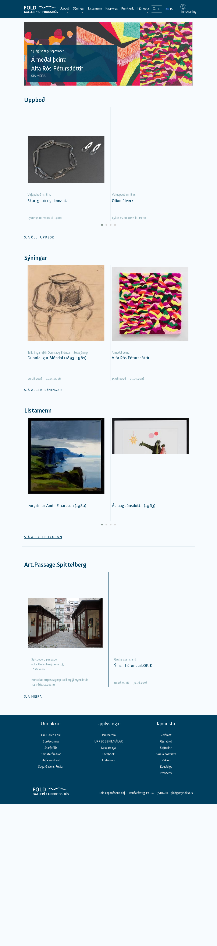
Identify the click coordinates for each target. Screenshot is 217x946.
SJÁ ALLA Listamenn (43, 537)
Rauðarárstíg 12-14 (141, 793)
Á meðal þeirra (120, 353)
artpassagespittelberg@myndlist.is (66, 680)
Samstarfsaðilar (51, 754)
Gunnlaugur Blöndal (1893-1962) (57, 357)
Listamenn (95, 8)
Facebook (108, 754)
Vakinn (166, 760)
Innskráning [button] (188, 12)
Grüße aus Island (125, 659)
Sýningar (78, 8)
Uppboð (65, 8)
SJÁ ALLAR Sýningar (43, 390)
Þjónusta (143, 8)
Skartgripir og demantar (49, 200)
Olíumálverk (123, 200)
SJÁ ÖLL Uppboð (39, 237)
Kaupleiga (111, 8)
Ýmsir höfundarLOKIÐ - (135, 665)
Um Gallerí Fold (51, 735)
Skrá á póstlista (166, 754)
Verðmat (166, 735)
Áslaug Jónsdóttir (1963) (133, 505)
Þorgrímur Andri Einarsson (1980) (57, 505)
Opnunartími (108, 735)
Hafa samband (51, 760)
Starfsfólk (51, 748)
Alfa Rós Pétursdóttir (130, 357)
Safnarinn (166, 748)
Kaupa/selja (108, 748)
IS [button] (169, 9)
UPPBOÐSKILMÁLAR (108, 741)
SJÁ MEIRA (38, 76)
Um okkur (51, 724)
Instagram (108, 760)
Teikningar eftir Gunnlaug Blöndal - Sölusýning (58, 353)
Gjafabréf (166, 741)
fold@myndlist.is (182, 793)
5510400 (162, 793)
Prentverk (127, 8)
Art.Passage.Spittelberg (55, 564)
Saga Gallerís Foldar (50, 767)
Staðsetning (51, 741)
